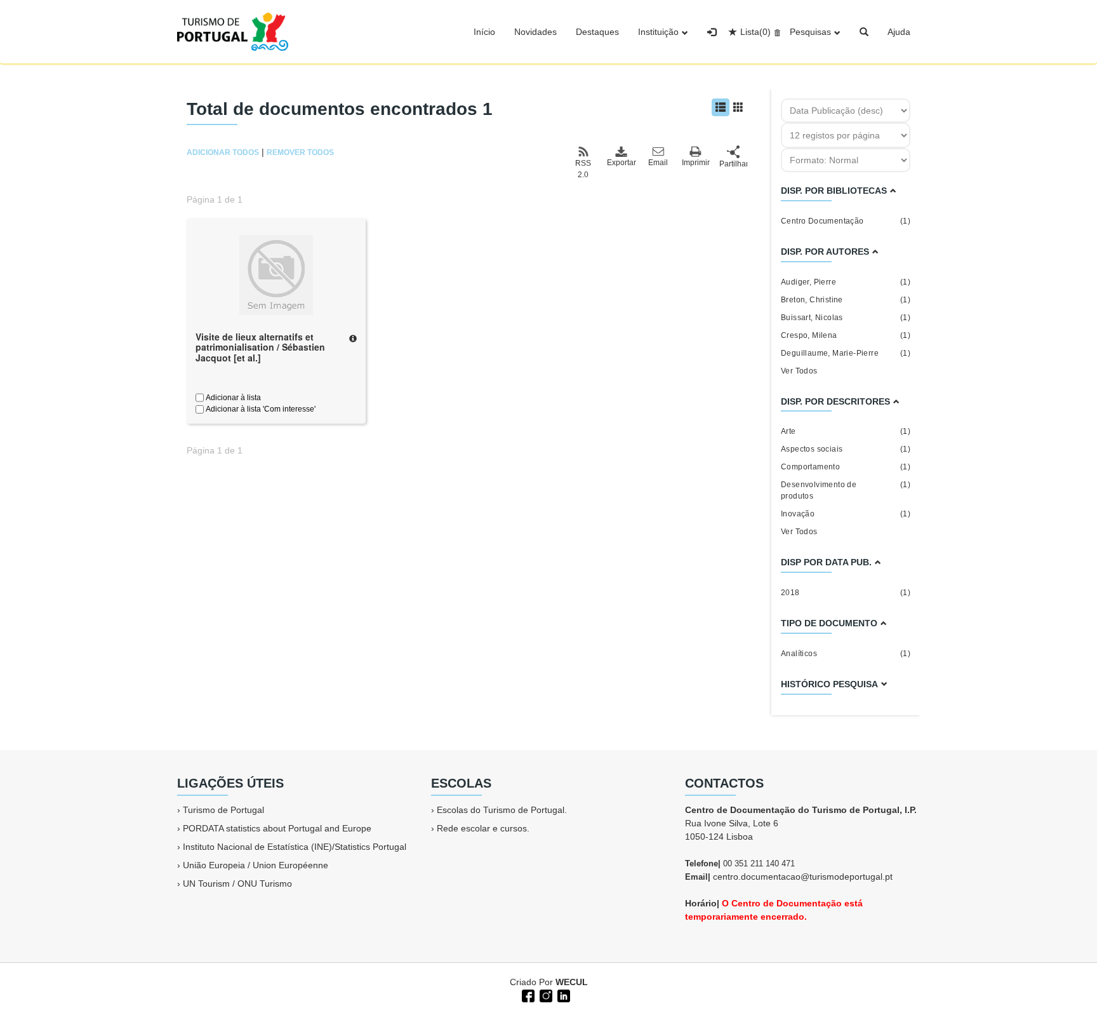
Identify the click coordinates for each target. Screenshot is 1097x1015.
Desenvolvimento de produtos (845, 490)
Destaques (597, 32)
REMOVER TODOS (300, 152)
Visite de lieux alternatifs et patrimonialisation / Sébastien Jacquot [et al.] (260, 347)
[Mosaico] (738, 107)
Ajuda (899, 32)
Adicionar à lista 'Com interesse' (260, 409)
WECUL (571, 982)
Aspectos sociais (845, 449)
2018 (845, 592)
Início (484, 32)
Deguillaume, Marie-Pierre (845, 353)
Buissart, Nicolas (845, 317)
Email (658, 162)
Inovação (845, 513)
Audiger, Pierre (845, 282)
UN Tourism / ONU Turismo (237, 883)
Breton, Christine (845, 299)
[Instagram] (545, 995)
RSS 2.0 (583, 169)
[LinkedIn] (562, 995)
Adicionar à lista (232, 397)
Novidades (535, 32)
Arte (845, 431)
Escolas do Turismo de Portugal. (502, 810)
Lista (755, 32)
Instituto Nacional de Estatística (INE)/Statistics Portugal (294, 847)
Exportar (621, 162)
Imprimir (696, 162)
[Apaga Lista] (775, 31)
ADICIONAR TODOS (223, 152)
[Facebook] (527, 995)
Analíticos (845, 653)
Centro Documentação (845, 221)
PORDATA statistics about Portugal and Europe (277, 828)
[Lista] (720, 107)
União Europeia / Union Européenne (255, 865)
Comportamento (845, 466)
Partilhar (733, 163)
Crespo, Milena (845, 335)
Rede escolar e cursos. (483, 828)
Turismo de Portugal (223, 810)
